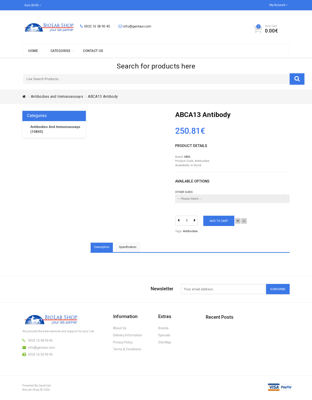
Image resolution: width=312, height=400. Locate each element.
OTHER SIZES (184, 192)
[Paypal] (286, 386)
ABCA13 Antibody (103, 96)
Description (101, 247)
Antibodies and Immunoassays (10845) (55, 129)
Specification (127, 247)
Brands (163, 328)
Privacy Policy (123, 342)
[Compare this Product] (244, 221)
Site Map (164, 342)
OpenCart (45, 385)
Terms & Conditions (127, 349)
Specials (164, 335)
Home (33, 51)
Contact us (93, 51)
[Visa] (274, 386)
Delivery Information (127, 335)
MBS (187, 156)
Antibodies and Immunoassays (57, 96)
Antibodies (190, 231)
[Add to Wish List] (238, 221)
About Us (119, 328)
